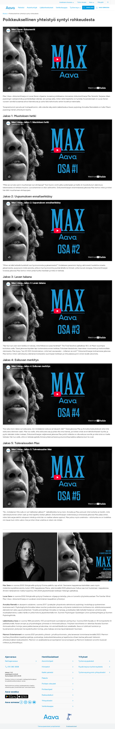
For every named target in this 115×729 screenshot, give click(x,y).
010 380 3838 (13, 667)
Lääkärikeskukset (46, 7)
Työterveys (74, 7)
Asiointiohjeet (47, 661)
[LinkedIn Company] (30, 702)
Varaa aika (90, 7)
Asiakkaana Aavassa (65, 2)
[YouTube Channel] (34, 702)
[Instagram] (25, 702)
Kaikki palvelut (47, 672)
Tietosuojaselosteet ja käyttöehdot (49, 726)
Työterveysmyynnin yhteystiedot (92, 672)
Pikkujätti (101, 2)
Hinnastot (46, 667)
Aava (90, 2)
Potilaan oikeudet (49, 684)
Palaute (45, 678)
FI (107, 2)
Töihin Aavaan (81, 2)
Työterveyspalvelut (86, 661)
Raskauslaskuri (47, 695)
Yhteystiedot (47, 701)
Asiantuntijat (32, 7)
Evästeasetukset (71, 726)
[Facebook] (21, 702)
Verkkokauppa (61, 7)
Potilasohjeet (47, 689)
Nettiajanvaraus (11, 661)
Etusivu (5, 13)
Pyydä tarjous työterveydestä (91, 667)
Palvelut (21, 7)
